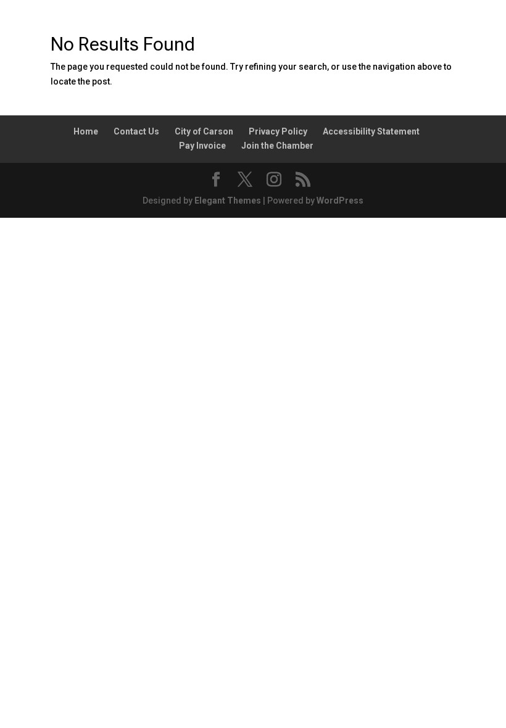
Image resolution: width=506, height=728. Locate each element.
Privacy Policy (278, 131)
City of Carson (204, 131)
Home (85, 131)
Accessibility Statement (371, 131)
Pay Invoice (202, 146)
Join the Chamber (277, 146)
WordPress (340, 200)
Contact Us (136, 131)
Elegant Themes (227, 200)
